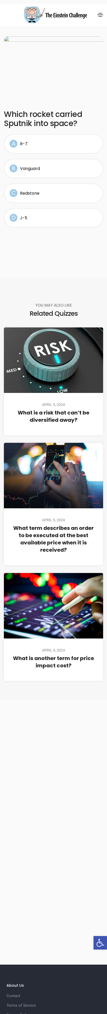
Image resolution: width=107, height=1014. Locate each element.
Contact (13, 995)
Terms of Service (21, 1005)
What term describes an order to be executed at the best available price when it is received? (53, 539)
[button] (100, 943)
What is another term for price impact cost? (53, 662)
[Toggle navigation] (100, 15)
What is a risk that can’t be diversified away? (53, 416)
